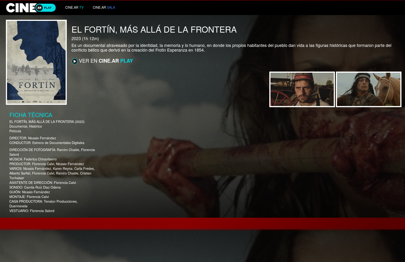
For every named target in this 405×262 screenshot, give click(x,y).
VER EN (105, 60)
